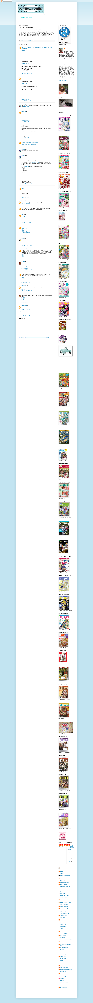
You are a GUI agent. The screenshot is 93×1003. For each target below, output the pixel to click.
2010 (70, 860)
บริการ (23, 308)
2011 (70, 858)
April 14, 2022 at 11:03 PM (26, 309)
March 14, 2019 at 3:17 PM (26, 100)
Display (23, 200)
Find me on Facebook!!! (71, 847)
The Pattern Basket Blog (64, 974)
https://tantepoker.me (35, 162)
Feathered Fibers (63, 888)
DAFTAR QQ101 (24, 228)
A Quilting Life (62, 869)
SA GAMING (24, 244)
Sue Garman (62, 965)
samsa (23, 140)
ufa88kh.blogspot (24, 266)
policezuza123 (24, 305)
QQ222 (23, 229)
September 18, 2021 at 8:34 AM (27, 245)
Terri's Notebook (63, 971)
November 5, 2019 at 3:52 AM (27, 152)
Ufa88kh (23, 261)
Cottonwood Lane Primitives (65, 882)
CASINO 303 (24, 52)
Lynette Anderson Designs (64, 913)
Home (35, 313)
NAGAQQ (23, 216)
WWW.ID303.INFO (25, 83)
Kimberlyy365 (24, 285)
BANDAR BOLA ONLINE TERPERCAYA (29, 59)
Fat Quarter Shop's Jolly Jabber (65, 886)
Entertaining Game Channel (26, 104)
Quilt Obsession (63, 951)
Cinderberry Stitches (63, 880)
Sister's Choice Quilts (64, 962)
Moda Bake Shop (63, 926)
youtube (23, 267)
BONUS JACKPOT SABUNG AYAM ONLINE (29, 96)
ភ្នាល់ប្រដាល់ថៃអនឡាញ (25, 268)
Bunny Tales (62, 877)
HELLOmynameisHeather (64, 895)
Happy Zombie (62, 893)
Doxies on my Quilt (63, 884)
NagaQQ (23, 217)
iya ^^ (23, 214)
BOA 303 (23, 50)
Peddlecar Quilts (68, 48)
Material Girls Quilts (63, 922)
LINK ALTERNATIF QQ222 (26, 232)
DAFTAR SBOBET (25, 78)
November (71, 845)
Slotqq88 (23, 277)
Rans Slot (23, 280)
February (71, 850)
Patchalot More (62, 937)
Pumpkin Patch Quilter (64, 947)
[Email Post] (33, 40)
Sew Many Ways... (63, 958)
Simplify (61, 960)
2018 (70, 844)
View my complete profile (63, 80)
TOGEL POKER (24, 57)
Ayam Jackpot (24, 76)
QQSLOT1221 (24, 225)
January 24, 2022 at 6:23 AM (26, 282)
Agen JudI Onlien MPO (25, 187)
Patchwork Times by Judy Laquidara (66, 939)
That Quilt (61, 973)
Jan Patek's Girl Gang (64, 906)
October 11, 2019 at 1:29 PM (26, 145)
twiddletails (62, 978)
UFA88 (23, 238)
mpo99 (23, 188)
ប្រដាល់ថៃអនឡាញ (24, 300)
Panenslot (23, 289)
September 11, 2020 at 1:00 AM (27, 210)
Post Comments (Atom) (27, 315)
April (70, 849)
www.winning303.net (25, 63)
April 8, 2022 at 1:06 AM (26, 302)
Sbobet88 (23, 279)
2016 (70, 852)
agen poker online (25, 194)
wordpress (23, 265)
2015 (70, 854)
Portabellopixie (62, 942)
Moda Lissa (62, 928)
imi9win (23, 255)
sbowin (23, 278)
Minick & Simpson (63, 924)
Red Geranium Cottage (64, 954)
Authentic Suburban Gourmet (65, 875)
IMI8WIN (23, 254)
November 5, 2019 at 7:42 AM (27, 183)
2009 (70, 861)
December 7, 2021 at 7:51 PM (27, 269)
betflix (23, 307)
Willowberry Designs (63, 985)
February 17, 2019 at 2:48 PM (27, 73)
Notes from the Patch (64, 933)
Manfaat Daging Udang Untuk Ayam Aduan (29, 144)
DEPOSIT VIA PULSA (25, 99)
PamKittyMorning (63, 935)
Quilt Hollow (62, 949)
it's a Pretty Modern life (64, 904)
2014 (70, 855)
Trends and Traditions (64, 976)
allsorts (61, 873)
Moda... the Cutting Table (64, 930)
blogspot (23, 298)
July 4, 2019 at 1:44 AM (25, 137)
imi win (23, 256)
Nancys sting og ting (63, 931)
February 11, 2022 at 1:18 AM (27, 290)
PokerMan (23, 149)
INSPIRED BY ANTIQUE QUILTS (65, 902)
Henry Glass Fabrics (63, 897)
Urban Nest (62, 980)
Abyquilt (61, 871)
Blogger (51, 994)
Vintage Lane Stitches (64, 982)
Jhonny (23, 273)
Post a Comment (23, 311)
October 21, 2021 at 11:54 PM (27, 258)
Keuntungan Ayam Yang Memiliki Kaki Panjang (30, 142)
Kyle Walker (24, 46)
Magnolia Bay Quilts (63, 915)
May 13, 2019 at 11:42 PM (26, 121)
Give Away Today (63, 891)
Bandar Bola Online (25, 118)
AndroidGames (26, 106)
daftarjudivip (24, 111)
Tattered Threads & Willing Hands (66, 969)
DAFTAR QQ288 (24, 230)
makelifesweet (62, 917)
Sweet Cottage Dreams (64, 967)
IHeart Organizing (63, 900)
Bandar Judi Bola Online (26, 120)
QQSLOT (23, 208)
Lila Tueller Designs (63, 911)
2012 (70, 857)
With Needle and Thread (64, 987)
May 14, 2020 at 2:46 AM (26, 203)
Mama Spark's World (63, 919)
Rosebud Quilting (63, 956)
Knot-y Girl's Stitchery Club (65, 908)
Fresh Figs (62, 889)
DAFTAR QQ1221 (25, 233)
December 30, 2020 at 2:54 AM (27, 222)
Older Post (52, 313)
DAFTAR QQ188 (24, 231)
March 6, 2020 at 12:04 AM (26, 197)
